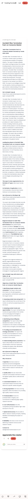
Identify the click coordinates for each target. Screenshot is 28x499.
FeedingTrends (9, 3)
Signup (25, 3)
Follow (13, 438)
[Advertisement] (14, 22)
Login (19, 3)
